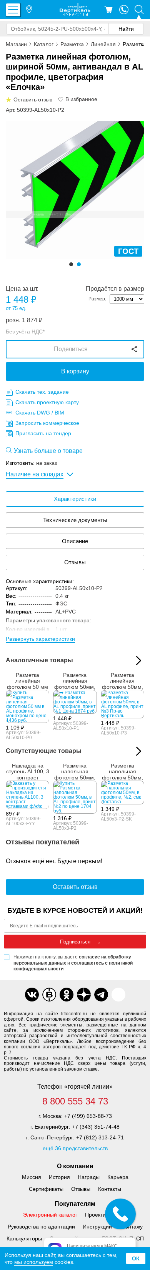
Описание (75, 541)
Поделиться (71, 349)
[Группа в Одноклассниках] (66, 994)
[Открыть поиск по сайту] (139, 10)
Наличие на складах (34, 474)
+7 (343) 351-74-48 (96, 1127)
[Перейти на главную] (75, 10)
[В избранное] (61, 99)
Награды (89, 1177)
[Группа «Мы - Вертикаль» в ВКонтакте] (49, 994)
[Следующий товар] (138, 751)
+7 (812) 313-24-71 (100, 1137)
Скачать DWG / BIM (39, 413)
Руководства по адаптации (41, 1227)
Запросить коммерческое (47, 423)
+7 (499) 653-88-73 (88, 1116)
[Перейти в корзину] (108, 10)
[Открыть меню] (13, 10)
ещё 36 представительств (75, 1148)
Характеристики (75, 499)
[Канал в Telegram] (101, 994)
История (59, 1177)
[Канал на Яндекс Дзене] (84, 994)
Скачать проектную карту (47, 402)
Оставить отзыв (75, 887)
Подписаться (75, 942)
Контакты (109, 1189)
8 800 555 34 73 (75, 1101)
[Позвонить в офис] (124, 10)
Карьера (117, 1177)
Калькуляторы (24, 1238)
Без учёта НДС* (25, 331)
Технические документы (75, 520)
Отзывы (75, 562)
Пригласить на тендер (43, 433)
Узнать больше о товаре (48, 451)
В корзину (75, 371)
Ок (136, 1258)
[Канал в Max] (118, 994)
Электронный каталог (50, 1215)
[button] (71, 264)
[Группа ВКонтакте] (32, 994)
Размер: (97, 299)
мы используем (33, 1262)
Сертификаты (46, 1189)
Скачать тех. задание (42, 392)
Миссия (31, 1177)
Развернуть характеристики (40, 639)
